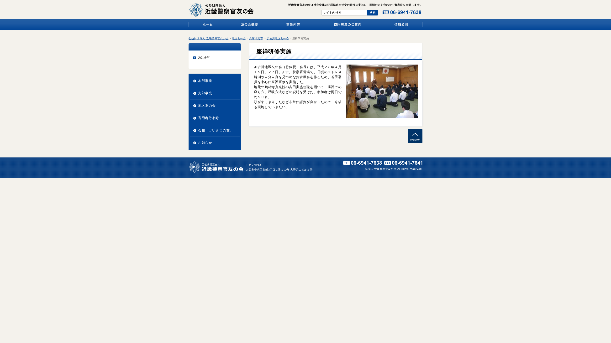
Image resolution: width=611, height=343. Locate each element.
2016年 (204, 58)
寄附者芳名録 (208, 118)
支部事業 (205, 93)
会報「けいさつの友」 (215, 130)
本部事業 (205, 81)
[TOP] (415, 142)
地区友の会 (207, 105)
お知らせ (205, 143)
